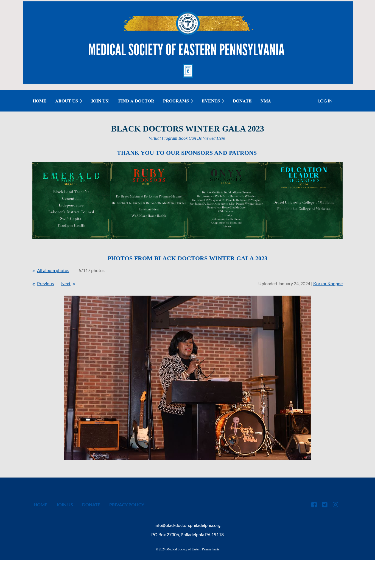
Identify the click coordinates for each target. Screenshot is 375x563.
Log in (325, 100)
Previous (45, 283)
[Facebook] (314, 504)
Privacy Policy (126, 504)
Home (40, 504)
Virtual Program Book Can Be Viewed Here (187, 138)
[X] (324, 504)
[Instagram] (335, 504)
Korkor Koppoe (328, 283)
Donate (91, 504)
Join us (64, 504)
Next (66, 283)
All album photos (53, 270)
